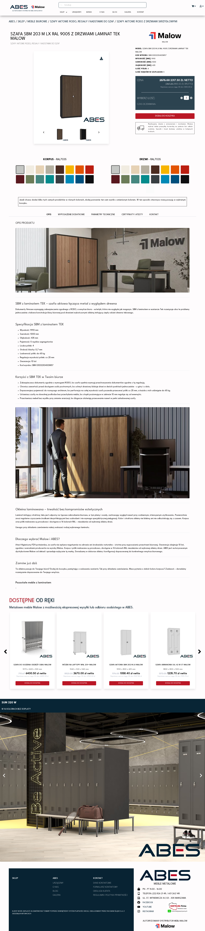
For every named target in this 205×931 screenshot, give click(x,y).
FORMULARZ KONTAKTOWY (105, 887)
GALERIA (57, 895)
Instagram (148, 911)
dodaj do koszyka (165, 116)
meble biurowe (37, 21)
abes (12, 21)
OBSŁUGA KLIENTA (101, 891)
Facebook (148, 903)
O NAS (56, 887)
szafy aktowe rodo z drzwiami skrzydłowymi (147, 21)
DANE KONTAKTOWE (102, 883)
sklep (21, 21)
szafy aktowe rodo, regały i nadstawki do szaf (82, 21)
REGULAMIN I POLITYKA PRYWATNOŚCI (110, 895)
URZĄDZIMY (58, 883)
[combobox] (102, 5)
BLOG (55, 891)
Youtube (147, 907)
